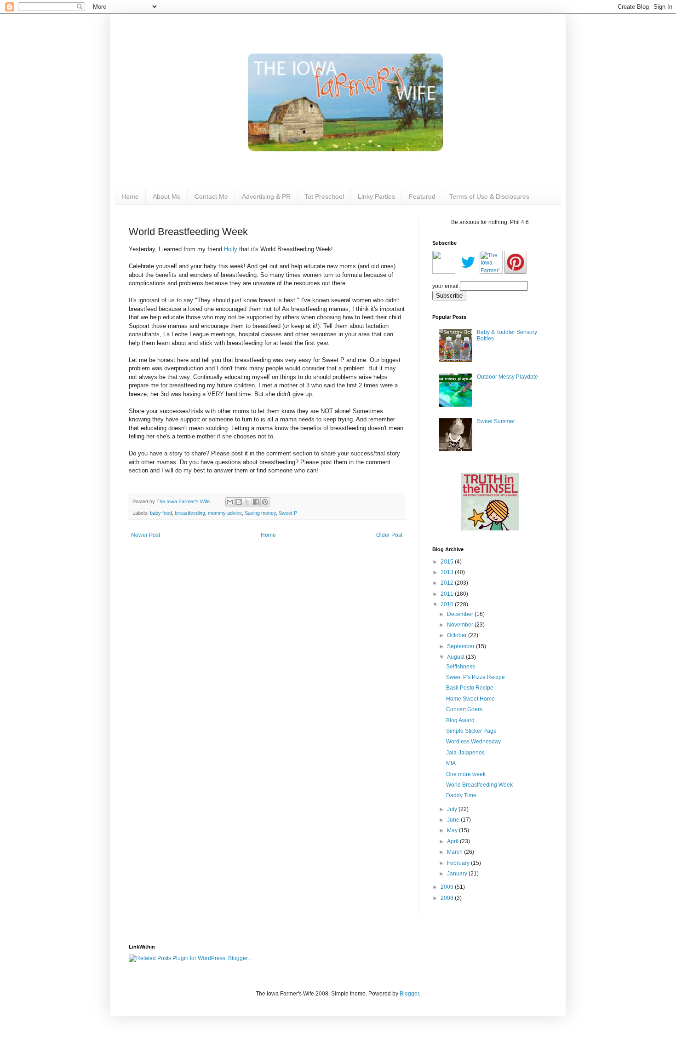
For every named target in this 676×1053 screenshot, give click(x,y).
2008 (448, 898)
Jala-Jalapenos (465, 752)
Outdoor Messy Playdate (507, 377)
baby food (161, 513)
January (458, 873)
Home (130, 196)
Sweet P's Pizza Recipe (475, 677)
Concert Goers (464, 709)
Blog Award (460, 720)
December (461, 614)
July (452, 809)
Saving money (260, 513)
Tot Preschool (324, 196)
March (455, 852)
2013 (448, 572)
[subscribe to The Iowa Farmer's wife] (443, 272)
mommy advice (225, 513)
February (459, 863)
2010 (448, 604)
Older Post (389, 535)
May (453, 830)
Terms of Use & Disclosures (489, 196)
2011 (448, 594)
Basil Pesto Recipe (469, 688)
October (457, 635)
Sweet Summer (496, 421)
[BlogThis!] (238, 501)
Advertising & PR (266, 196)
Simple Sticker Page (471, 731)
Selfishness (460, 666)
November (461, 624)
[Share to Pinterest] (264, 501)
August (456, 657)
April (453, 841)
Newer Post (145, 535)
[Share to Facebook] (256, 501)
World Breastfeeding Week (479, 785)
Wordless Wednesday (473, 741)
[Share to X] (247, 501)
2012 (448, 583)
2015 (448, 561)
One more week (466, 774)
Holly (230, 249)
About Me (167, 196)
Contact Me (211, 196)
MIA (451, 763)
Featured (422, 196)
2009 (448, 887)
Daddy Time (461, 795)
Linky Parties (376, 196)
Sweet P (288, 513)
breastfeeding (190, 513)
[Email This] (230, 501)
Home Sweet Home (470, 699)
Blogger (409, 993)
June (454, 820)
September (461, 646)
